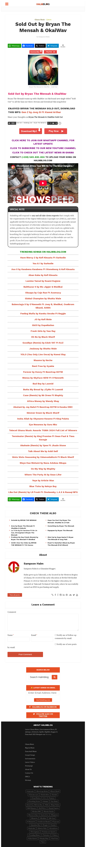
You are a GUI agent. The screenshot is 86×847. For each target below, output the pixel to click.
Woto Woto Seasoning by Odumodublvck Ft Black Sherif (43, 457)
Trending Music (34, 835)
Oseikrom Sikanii (44, 821)
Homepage (29, 766)
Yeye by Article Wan (43, 480)
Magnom (55, 815)
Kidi (47, 805)
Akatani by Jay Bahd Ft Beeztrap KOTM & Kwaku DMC (43, 407)
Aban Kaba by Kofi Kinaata (43, 275)
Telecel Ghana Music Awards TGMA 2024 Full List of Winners (43, 430)
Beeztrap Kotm (42, 791)
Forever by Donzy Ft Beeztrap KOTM (43, 372)
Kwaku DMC (37, 811)
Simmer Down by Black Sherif (43, 412)
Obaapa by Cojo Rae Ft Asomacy (43, 292)
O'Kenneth (31, 821)
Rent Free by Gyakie (43, 366)
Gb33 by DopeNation (43, 325)
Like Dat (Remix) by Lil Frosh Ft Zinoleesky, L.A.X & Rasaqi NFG (43, 492)
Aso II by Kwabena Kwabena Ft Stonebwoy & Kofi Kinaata (43, 269)
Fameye (52, 798)
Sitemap (48, 734)
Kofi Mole (42, 808)
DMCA (27, 776)
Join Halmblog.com (43, 700)
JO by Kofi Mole (43, 319)
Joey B (29, 805)
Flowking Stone (34, 801)
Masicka (35, 818)
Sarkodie (32, 828)
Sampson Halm (44, 37)
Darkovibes (45, 795)
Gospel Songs (30, 755)
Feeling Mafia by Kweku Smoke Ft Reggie (43, 313)
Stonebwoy (54, 828)
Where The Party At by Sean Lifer (43, 474)
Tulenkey (46, 835)
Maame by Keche (43, 360)
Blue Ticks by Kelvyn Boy (43, 486)
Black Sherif (55, 791)
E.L (45, 798)
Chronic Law (33, 795)
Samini (53, 825)
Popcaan (56, 821)
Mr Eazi (52, 818)
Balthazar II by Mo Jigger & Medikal (43, 286)
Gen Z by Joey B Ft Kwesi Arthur (41, 112)
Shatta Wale (42, 828)
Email (34, 635)
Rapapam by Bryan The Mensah (60, 530)
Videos (55, 835)
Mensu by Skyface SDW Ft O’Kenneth (43, 377)
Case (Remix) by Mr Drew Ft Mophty (43, 395)
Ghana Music (40, 19)
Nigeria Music (30, 748)
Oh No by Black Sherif (43, 337)
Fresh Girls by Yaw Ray (43, 331)
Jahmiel (45, 801)
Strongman (35, 832)
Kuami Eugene (54, 808)
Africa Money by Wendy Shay (43, 401)
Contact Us (29, 773)
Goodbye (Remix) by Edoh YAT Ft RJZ (43, 342)
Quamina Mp (35, 825)
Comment (12, 612)
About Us (28, 769)
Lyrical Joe (44, 815)
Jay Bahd (55, 801)
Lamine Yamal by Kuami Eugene (43, 281)
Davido (54, 795)
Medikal (43, 818)
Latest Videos (30, 762)
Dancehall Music (31, 751)
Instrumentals (30, 758)
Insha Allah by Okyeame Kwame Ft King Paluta (43, 418)
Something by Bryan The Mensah (61, 526)
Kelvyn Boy (38, 805)
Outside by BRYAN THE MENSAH (23, 520)
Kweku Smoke (49, 811)
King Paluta (55, 805)
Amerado (30, 791)
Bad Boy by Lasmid (43, 383)
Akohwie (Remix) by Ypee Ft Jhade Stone (43, 445)
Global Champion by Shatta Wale (43, 298)
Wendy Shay (44, 838)
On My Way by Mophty (43, 468)
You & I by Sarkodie (43, 263)
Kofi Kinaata (32, 808)
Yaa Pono (55, 838)
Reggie (45, 825)
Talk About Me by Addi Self (43, 451)
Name (11, 635)
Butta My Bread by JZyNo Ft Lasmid (43, 389)
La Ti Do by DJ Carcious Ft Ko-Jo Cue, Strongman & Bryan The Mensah (24, 533)
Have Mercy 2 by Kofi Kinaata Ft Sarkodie (43, 257)
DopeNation (36, 798)
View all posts (15, 595)
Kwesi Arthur (33, 815)
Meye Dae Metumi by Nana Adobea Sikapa (43, 463)
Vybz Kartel (33, 838)
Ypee (43, 842)
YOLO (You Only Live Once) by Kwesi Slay (43, 354)
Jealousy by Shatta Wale (43, 348)
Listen (48, 19)
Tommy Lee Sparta (48, 832)
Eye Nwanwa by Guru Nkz (43, 424)
